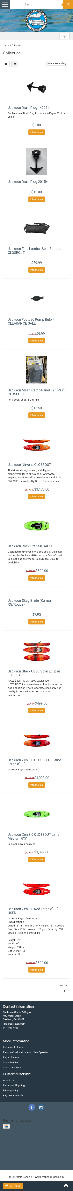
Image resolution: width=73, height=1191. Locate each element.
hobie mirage (36, 1147)
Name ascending (56, 63)
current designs (38, 1144)
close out (9, 1144)
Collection (16, 45)
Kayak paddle (35, 1136)
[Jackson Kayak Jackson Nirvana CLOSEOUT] (36, 444)
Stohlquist (41, 1140)
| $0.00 (15, 1186)
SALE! (22, 1140)
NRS (8, 1140)
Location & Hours (13, 1047)
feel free (64, 1144)
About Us (8, 1080)
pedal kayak (33, 1154)
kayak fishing (49, 1151)
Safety (30, 1140)
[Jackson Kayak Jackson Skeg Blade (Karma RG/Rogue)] (36, 594)
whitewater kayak (34, 1165)
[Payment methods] (7, 1126)
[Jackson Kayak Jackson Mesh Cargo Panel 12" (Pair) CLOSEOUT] (36, 369)
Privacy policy (10, 1090)
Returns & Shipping (14, 1085)
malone (20, 1154)
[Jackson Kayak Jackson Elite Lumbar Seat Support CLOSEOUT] (36, 228)
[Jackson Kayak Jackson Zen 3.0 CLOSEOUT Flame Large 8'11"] (36, 739)
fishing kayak (11, 1147)
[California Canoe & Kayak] (36, 20)
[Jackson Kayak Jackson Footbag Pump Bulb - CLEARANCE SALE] (36, 299)
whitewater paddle (56, 1165)
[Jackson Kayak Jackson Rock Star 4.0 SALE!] (36, 525)
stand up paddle (48, 1158)
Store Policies (10, 1062)
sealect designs (16, 1158)
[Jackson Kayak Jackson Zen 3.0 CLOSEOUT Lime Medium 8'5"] (36, 814)
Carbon (22, 1136)
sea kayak (62, 1154)
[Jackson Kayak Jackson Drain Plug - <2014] (36, 87)
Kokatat (49, 1136)
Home (6, 45)
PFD (14, 1140)
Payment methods (13, 1095)
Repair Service (11, 1057)
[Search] (68, 4)
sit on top (32, 1158)
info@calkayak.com (14, 1023)
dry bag (53, 1144)
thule (62, 1158)
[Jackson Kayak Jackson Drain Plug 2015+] (36, 161)
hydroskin (51, 1147)
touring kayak (11, 1162)
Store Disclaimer (12, 1067)
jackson (18, 1151)
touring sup (27, 1162)
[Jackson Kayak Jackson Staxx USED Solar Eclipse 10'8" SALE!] (36, 650)
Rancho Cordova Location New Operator (25, 1052)
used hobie (42, 1162)
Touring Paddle (57, 1140)
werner (19, 1165)
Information (36, 132)
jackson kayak (32, 1151)
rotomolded (48, 1154)
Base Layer (10, 1136)
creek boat (22, 1144)
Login (64, 36)
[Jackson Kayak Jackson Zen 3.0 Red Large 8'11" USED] (36, 888)
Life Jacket (61, 1136)
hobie (24, 1147)
